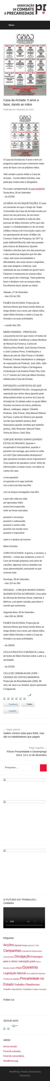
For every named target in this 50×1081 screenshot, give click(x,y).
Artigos (25, 945)
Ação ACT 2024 (33, 945)
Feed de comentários (13, 1056)
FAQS (19, 968)
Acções (8, 945)
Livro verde (30, 973)
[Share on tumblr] (21, 699)
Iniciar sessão (10, 1046)
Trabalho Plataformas (27, 984)
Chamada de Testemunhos (32, 951)
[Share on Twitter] (9, 699)
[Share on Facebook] (5, 699)
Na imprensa (40, 974)
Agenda (18, 945)
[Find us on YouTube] (9, 1029)
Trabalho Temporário (39, 989)
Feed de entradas (12, 1051)
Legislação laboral (14, 973)
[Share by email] (25, 699)
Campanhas (12, 950)
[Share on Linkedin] (17, 699)
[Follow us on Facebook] (5, 1029)
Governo (30, 967)
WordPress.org (10, 1061)
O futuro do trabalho (11, 979)
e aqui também (36, 189)
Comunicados (8, 957)
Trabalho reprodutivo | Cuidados (17, 989)
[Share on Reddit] (13, 699)
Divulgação (22, 956)
